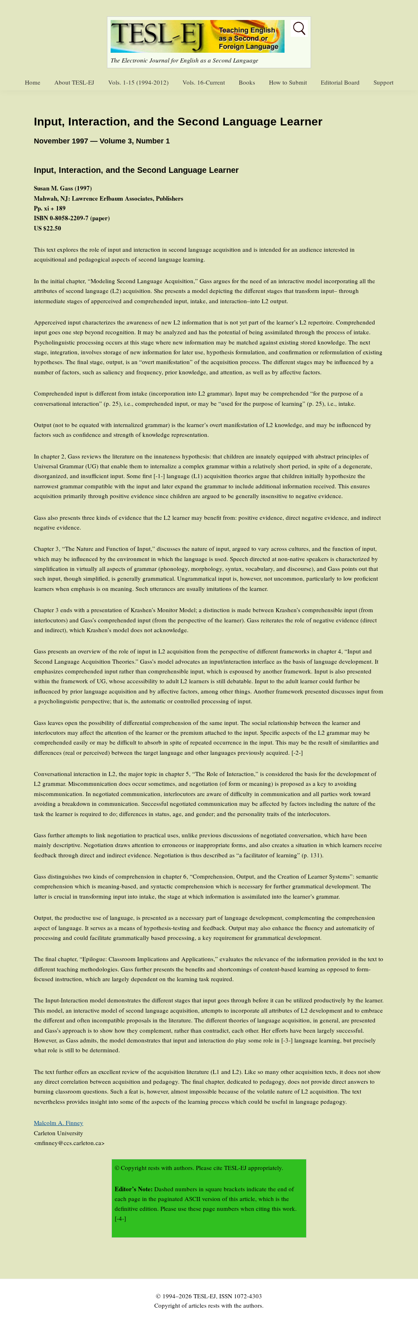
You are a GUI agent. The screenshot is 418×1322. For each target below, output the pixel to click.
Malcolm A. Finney (58, 1122)
